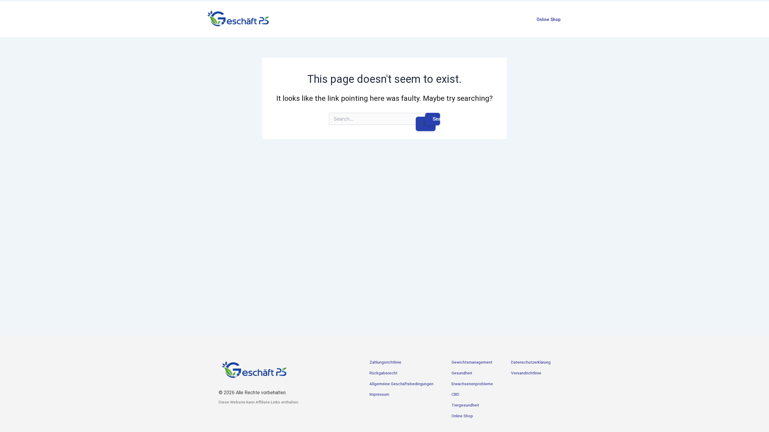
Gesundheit (461, 373)
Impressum (379, 394)
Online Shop (548, 19)
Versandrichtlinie (526, 373)
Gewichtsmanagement (471, 362)
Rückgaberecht (383, 373)
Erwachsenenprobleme (472, 384)
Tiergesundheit (465, 405)
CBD (455, 394)
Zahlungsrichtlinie (385, 362)
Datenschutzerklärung (531, 362)
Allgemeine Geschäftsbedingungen (401, 384)
